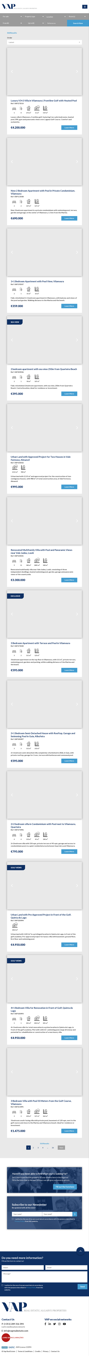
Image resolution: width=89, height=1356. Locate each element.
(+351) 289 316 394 (14, 1324)
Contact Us (55, 1351)
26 (53, 1148)
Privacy (46, 1351)
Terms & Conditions (25, 1351)
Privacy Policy (20, 1221)
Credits (38, 1351)
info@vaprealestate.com (16, 1330)
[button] (56, 17)
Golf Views (16, 868)
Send (82, 1286)
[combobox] (12, 16)
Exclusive (15, 596)
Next (61, 1148)
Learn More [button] (69, 128)
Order (9, 38)
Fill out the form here (65, 1187)
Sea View (15, 322)
